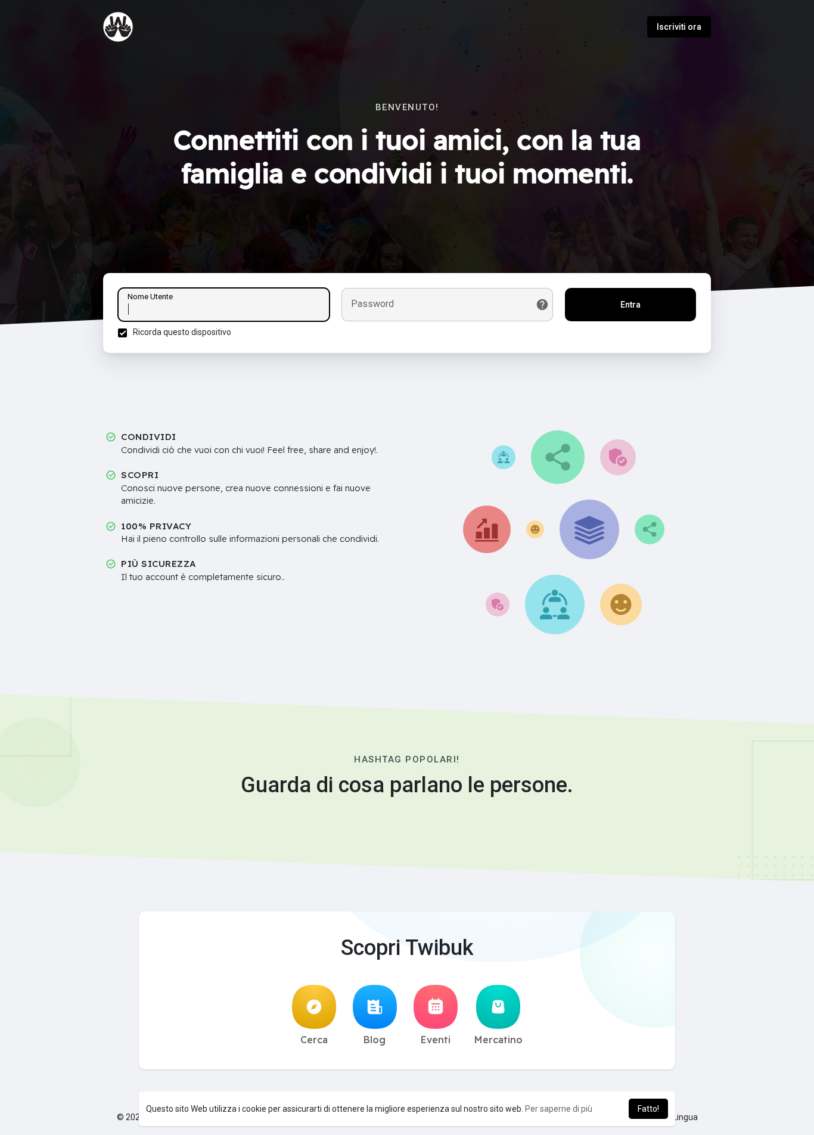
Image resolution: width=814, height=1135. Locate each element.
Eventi (436, 1040)
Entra (630, 304)
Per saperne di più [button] (558, 1109)
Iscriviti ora (679, 27)
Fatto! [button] (648, 1109)
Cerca (314, 1040)
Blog (374, 1040)
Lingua (684, 1117)
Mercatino (498, 1040)
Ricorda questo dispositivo (182, 332)
